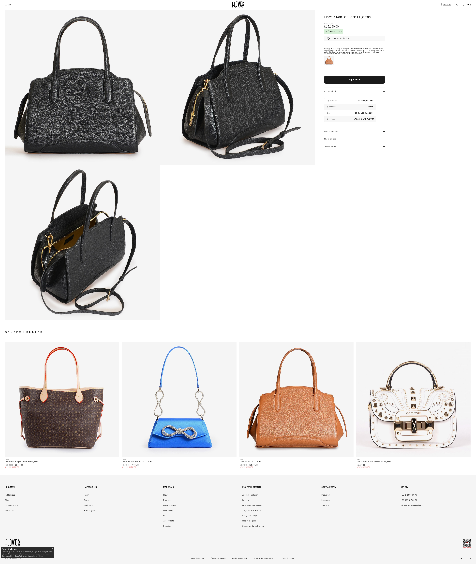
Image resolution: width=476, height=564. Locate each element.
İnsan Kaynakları (12, 505)
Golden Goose (169, 505)
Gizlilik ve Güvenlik (239, 558)
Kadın (86, 495)
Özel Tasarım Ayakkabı (252, 505)
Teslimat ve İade (330, 146)
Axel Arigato (168, 521)
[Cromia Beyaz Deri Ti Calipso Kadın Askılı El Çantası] (413, 399)
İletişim (245, 500)
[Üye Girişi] (463, 5)
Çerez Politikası (288, 558)
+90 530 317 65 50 (409, 500)
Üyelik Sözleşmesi (218, 558)
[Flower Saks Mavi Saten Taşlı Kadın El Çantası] (179, 399)
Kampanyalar (89, 510)
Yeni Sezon (89, 505)
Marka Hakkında (330, 139)
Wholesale (9, 510)
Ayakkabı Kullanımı (250, 495)
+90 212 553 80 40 (409, 495)
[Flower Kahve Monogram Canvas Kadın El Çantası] (62, 399)
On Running (168, 510)
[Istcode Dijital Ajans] (465, 558)
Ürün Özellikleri (330, 91)
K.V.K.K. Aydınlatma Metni (264, 558)
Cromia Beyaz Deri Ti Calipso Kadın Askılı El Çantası (374, 462)
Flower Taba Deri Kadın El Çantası (250, 462)
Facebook (325, 500)
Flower (166, 495)
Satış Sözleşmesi (197, 558)
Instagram (325, 495)
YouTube (325, 505)
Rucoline (167, 526)
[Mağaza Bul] (446, 4)
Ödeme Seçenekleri (331, 131)
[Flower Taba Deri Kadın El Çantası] (329, 60)
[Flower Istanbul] (12, 543)
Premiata (167, 500)
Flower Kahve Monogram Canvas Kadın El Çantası (21, 462)
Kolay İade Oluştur (250, 516)
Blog (7, 500)
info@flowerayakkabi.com (412, 505)
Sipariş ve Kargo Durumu (253, 526)
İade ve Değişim (249, 521)
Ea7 (164, 516)
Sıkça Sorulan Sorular (251, 510)
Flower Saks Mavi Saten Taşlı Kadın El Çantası (137, 462)
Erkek (86, 500)
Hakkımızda (10, 495)
